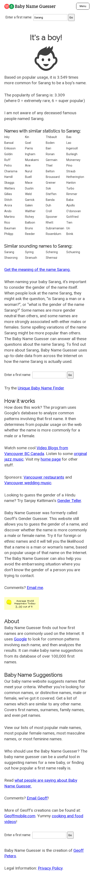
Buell (28, 177)
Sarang (9, 252)
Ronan (50, 154)
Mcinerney (73, 160)
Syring (29, 252)
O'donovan (73, 211)
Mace (29, 182)
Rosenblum (53, 234)
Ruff (7, 160)
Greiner (51, 182)
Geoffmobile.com (19, 815)
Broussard (53, 177)
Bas (68, 137)
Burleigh (71, 154)
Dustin (29, 188)
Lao (68, 142)
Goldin (8, 154)
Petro (8, 165)
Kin (27, 137)
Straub (71, 171)
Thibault (51, 137)
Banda (50, 199)
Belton (50, 171)
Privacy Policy (50, 868)
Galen (29, 205)
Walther (30, 211)
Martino (9, 216)
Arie (28, 165)
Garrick (29, 199)
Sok (48, 188)
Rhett (49, 222)
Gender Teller (69, 500)
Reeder (30, 234)
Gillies (8, 194)
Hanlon (71, 182)
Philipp (8, 234)
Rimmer (71, 194)
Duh (48, 205)
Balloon (30, 222)
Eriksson (10, 148)
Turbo (70, 188)
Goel (28, 142)
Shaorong (11, 257)
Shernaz (51, 257)
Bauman (10, 228)
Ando (8, 211)
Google (20, 639)
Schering (52, 252)
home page (51, 459)
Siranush (31, 257)
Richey (29, 216)
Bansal (8, 142)
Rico (7, 222)
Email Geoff (37, 798)
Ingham (30, 154)
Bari (48, 148)
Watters (9, 188)
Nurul (28, 171)
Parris (29, 148)
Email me (35, 587)
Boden (50, 142)
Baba (69, 199)
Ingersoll (72, 148)
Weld (28, 194)
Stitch (8, 199)
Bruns (29, 228)
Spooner (51, 216)
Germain (51, 160)
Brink (69, 234)
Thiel (49, 165)
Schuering (73, 252)
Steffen (51, 194)
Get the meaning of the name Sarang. (37, 269)
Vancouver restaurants (44, 477)
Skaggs (9, 182)
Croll (49, 211)
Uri (68, 228)
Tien (69, 222)
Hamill (8, 177)
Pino (69, 165)
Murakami (32, 160)
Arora (8, 205)
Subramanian (55, 228)
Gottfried (72, 216)
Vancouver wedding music (27, 482)
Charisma (10, 171)
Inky (7, 137)
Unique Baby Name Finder (41, 388)
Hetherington (75, 177)
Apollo (70, 205)
